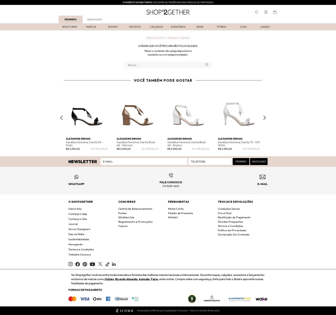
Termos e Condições (81, 249)
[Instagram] (70, 264)
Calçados (156, 26)
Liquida (265, 26)
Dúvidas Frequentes (230, 221)
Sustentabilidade (78, 239)
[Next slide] (264, 118)
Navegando (75, 244)
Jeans (200, 26)
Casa (243, 26)
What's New (69, 26)
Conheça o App (77, 213)
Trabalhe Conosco (79, 254)
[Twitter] (100, 264)
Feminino (71, 19)
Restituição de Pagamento (234, 217)
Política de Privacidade (232, 230)
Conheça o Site (77, 219)
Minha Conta (176, 208)
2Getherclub (126, 217)
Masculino (94, 19)
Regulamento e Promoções (135, 221)
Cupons (123, 226)
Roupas (113, 26)
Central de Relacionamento (135, 208)
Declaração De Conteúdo (234, 234)
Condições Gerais (229, 208)
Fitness (221, 26)
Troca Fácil (225, 213)
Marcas (91, 26)
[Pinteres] (85, 264)
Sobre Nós (75, 208)
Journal (73, 224)
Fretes (122, 213)
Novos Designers (79, 229)
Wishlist (173, 217)
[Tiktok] (107, 264)
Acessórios (178, 26)
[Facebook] (77, 264)
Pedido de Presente (180, 213)
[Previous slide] (61, 118)
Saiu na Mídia (76, 234)
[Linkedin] (114, 264)
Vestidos (135, 26)
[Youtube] (92, 264)
